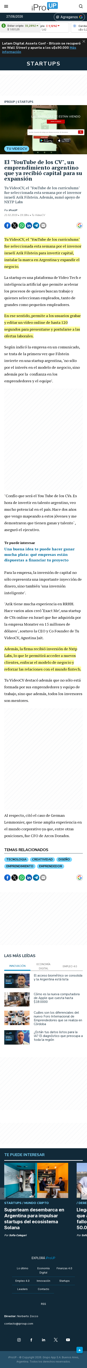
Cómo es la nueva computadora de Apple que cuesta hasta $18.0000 (57, 998)
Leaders (22, 1289)
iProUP (13, 210)
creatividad (42, 859)
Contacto (43, 1289)
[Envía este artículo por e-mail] (43, 225)
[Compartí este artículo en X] (14, 225)
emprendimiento (19, 866)
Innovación (43, 1280)
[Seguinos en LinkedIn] (43, 1340)
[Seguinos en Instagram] (19, 1340)
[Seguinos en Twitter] (56, 1340)
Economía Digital (43, 1270)
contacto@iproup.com (18, 1323)
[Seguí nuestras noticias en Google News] (79, 225)
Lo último (22, 1268)
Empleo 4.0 (22, 1280)
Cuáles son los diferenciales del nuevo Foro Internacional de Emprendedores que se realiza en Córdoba (58, 1018)
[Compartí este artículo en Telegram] (36, 225)
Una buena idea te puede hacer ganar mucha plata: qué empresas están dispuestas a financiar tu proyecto (39, 554)
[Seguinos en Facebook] (31, 1340)
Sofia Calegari (17, 1235)
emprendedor (50, 866)
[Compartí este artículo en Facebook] (7, 225)
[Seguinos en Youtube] (68, 1340)
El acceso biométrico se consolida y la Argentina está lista (58, 977)
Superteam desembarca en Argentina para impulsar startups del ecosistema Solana (34, 1218)
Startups (64, 1280)
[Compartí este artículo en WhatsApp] (22, 225)
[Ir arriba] (79, 1350)
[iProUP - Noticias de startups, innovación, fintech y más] (43, 6)
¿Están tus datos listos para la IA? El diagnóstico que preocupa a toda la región (58, 1036)
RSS (43, 1303)
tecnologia (16, 859)
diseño (64, 859)
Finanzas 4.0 (64, 1268)
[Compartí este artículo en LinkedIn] (29, 225)
